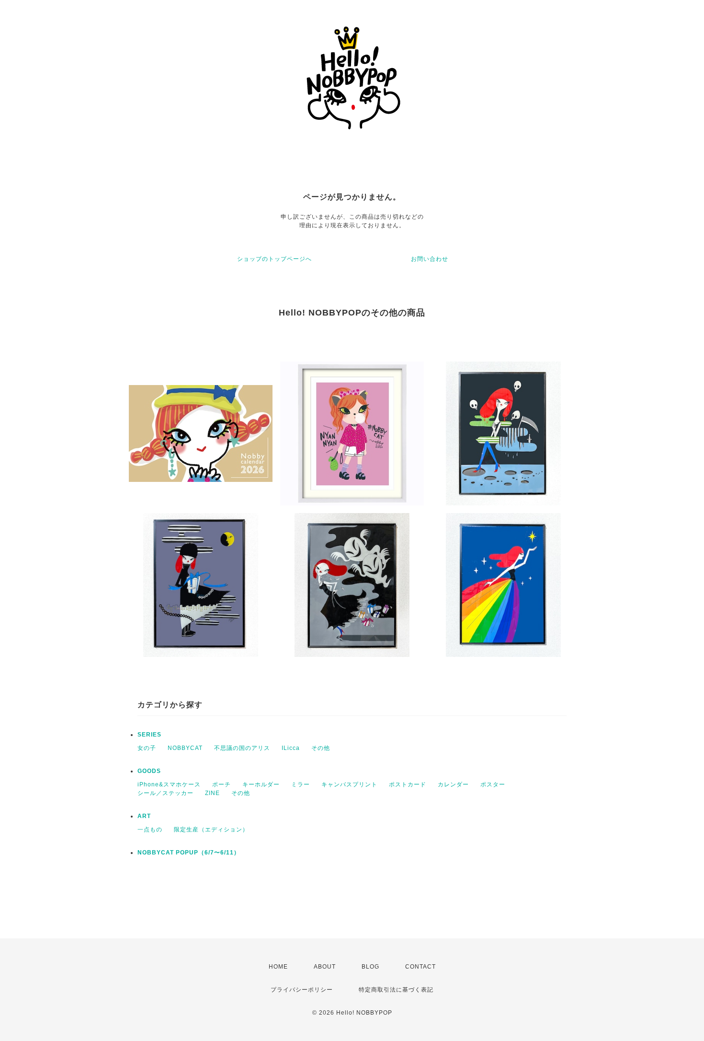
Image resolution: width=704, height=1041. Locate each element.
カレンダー (453, 784)
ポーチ (221, 784)
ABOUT (325, 966)
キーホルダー (261, 784)
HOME (278, 966)
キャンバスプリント (349, 784)
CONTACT (420, 966)
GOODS (149, 771)
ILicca (291, 748)
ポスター (492, 784)
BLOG (370, 966)
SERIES (149, 734)
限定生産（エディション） (211, 829)
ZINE (212, 793)
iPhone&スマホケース (169, 784)
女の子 (146, 748)
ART (144, 816)
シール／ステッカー (165, 793)
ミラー (300, 784)
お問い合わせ (429, 259)
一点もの (149, 829)
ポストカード (407, 784)
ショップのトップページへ (274, 259)
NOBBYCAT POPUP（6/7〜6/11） (188, 852)
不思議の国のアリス (242, 748)
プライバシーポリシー (302, 989)
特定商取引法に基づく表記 (396, 989)
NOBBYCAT (185, 748)
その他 (320, 748)
